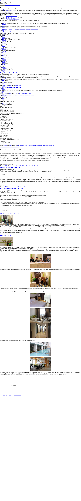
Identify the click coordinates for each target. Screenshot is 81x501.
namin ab (32, 145)
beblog (19, 29)
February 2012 (4, 48)
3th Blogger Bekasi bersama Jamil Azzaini (11, 16)
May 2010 (3, 64)
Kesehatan (3, 86)
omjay (35, 145)
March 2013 (3, 38)
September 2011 (4, 52)
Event (3, 80)
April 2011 (3, 56)
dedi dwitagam (25, 145)
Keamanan (3, 85)
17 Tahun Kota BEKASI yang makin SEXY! (9, 147)
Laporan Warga (4, 87)
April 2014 (3, 28)
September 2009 (4, 70)
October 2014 (4, 25)
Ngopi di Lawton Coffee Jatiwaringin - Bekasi (8, 10)
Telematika (32, 29)
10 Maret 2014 (25, 165)
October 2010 (4, 60)
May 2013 (3, 37)
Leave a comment (36, 29)
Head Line (3, 82)
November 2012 (4, 41)
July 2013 (3, 35)
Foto (2, 81)
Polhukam (3, 90)
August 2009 (3, 71)
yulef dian (48, 145)
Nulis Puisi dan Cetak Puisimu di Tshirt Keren (10, 167)
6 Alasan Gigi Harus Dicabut (6, 12)
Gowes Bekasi (4, 9)
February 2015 (4, 23)
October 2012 (4, 42)
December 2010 (4, 59)
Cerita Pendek (4, 78)
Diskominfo (23, 29)
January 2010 (4, 67)
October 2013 (4, 33)
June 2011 (3, 54)
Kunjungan (28, 29)
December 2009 (4, 68)
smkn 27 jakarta (42, 145)
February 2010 (4, 66)
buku (29, 186)
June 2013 (3, 36)
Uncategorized (4, 97)
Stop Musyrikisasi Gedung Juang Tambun (13, 19)
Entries (3, 103)
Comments (4, 104)
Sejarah (3, 94)
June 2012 (3, 45)
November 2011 (4, 50)
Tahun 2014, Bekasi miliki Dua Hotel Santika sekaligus (12, 213)
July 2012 (3, 44)
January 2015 (4, 24)
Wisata (3, 99)
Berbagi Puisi (26, 186)
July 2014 (3, 27)
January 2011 (4, 58)
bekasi (21, 29)
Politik (3, 91)
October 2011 (4, 51)
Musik (3, 88)
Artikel (3, 75)
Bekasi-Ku (3, 76)
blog (18, 145)
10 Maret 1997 (21, 165)
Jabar (26, 29)
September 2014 (4, 26)
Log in (3, 102)
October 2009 (4, 69)
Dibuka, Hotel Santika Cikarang (7, 235)
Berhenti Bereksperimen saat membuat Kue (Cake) (11, 188)
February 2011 (4, 57)
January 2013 (4, 40)
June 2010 (3, 63)
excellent (10, 145)
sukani (46, 145)
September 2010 (4, 61)
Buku (3, 77)
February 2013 (4, 39)
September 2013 (4, 34)
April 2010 (3, 65)
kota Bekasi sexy (35, 165)
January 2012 (4, 49)
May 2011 (3, 55)
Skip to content (2, 0)
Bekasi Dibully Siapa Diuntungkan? (11, 18)
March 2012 (3, 47)
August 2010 (3, 62)
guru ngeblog (29, 145)
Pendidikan (3, 89)
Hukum (3, 83)
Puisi (2, 92)
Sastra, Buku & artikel (18, 186)
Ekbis (3, 79)
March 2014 (3, 29)
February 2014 (4, 30)
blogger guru (21, 145)
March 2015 (3, 22)
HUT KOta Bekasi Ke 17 (22, 93)
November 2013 (4, 32)
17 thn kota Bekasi (30, 165)
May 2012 (3, 46)
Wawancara (3, 98)
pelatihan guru (38, 145)
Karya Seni (3, 84)
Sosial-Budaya (4, 95)
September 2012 (4, 43)
